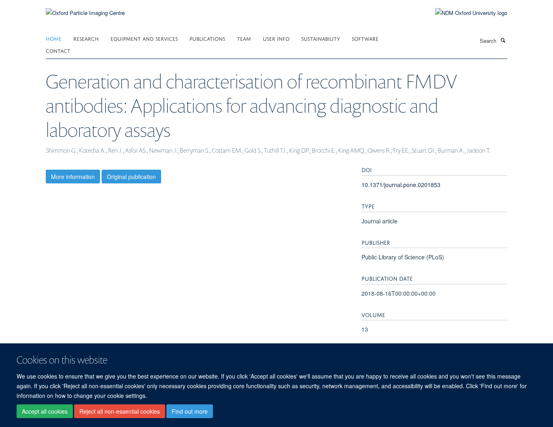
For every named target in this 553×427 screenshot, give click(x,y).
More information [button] (73, 176)
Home (54, 38)
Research (86, 38)
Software (365, 38)
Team (244, 38)
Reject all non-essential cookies (119, 411)
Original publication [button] (131, 176)
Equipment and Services (144, 38)
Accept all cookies (45, 411)
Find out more (190, 411)
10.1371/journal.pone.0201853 (401, 185)
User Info (276, 38)
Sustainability (320, 38)
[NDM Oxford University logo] (465, 13)
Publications (207, 38)
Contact (58, 50)
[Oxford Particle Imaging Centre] (85, 12)
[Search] (502, 40)
